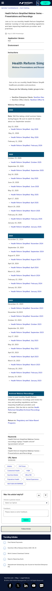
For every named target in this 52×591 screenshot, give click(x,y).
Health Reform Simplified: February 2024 (26, 283)
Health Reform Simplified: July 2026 (24, 129)
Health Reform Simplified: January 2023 (26, 381)
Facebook (10, 585)
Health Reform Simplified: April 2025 (24, 203)
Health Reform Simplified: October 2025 (26, 162)
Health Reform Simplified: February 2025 (26, 219)
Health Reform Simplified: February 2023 (26, 373)
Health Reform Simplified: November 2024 (27, 243)
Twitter (18, 585)
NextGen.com (9, 578)
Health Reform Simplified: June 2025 (25, 186)
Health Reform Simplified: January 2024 (26, 291)
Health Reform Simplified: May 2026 (24, 137)
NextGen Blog (41, 585)
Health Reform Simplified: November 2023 (27, 316)
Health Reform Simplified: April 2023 (24, 357)
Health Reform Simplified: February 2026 (26, 145)
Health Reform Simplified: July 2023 (24, 340)
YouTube (33, 585)
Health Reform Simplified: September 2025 (27, 170)
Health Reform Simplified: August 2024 (25, 259)
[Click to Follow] (26, 529)
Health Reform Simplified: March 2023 (25, 365)
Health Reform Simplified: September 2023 (27, 332)
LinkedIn (26, 585)
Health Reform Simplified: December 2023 (27, 308)
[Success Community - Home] (26, 3)
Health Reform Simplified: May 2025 (24, 195)
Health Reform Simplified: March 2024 (25, 275)
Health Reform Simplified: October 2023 (26, 324)
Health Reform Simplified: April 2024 (24, 267)
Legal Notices (25, 578)
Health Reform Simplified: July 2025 (24, 178)
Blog (16, 578)
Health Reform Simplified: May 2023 (24, 348)
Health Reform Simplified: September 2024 (27, 251)
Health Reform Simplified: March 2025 (25, 211)
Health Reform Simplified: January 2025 (26, 227)
